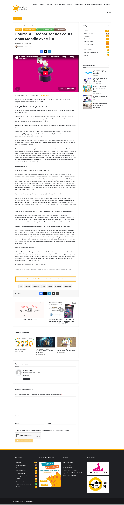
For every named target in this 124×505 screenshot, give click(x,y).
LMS (50, 286)
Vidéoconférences (89, 39)
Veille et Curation (88, 41)
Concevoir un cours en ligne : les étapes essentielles (100, 79)
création (36, 286)
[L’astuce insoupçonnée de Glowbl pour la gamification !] (66, 342)
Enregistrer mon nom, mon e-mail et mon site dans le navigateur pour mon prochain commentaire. (43, 430)
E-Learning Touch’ (44, 95)
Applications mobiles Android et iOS (72, 473)
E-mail (17, 423)
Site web (49, 423)
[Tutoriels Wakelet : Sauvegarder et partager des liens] (87, 72)
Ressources (87, 36)
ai (21, 286)
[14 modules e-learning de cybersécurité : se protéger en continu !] (45, 342)
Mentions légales (67, 467)
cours (28, 286)
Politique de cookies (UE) (69, 475)
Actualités (24, 26)
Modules (69, 4)
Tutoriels (49, 4)
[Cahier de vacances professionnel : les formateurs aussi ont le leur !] (87, 88)
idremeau (20, 46)
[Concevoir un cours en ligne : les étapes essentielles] (87, 80)
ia (44, 286)
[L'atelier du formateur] (20, 8)
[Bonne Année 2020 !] (24, 342)
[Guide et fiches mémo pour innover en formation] (87, 106)
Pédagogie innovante (89, 44)
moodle (58, 286)
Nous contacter (67, 465)
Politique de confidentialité (70, 470)
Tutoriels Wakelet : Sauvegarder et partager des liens (101, 71)
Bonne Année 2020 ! (21, 349)
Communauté (78, 4)
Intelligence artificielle (29, 29)
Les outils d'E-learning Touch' (45, 29)
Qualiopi (86, 55)
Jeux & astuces (88, 49)
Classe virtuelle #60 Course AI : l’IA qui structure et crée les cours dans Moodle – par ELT (57, 279)
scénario (68, 286)
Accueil (35, 4)
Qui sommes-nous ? (68, 462)
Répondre (26, 379)
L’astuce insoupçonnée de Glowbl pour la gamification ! (66, 349)
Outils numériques (59, 4)
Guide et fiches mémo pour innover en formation (100, 105)
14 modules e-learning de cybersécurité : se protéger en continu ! (44, 350)
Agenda (42, 4)
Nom (17, 416)
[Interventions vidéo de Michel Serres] (87, 98)
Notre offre (107, 4)
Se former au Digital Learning (93, 4)
